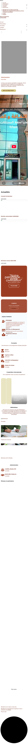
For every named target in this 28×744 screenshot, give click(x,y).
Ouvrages (3, 421)
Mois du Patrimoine (4, 16)
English (4, 14)
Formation (5, 5)
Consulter (7, 361)
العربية (4, 13)
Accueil (4, 2)
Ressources (5, 7)
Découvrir (7, 351)
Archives (3, 264)
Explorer (8, 328)
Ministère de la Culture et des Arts (10, 9)
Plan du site (3, 711)
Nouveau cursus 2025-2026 (8, 260)
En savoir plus (9, 332)
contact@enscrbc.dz (8, 679)
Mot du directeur (8, 90)
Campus (5, 6)
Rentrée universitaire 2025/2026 (9, 216)
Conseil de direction (6, 196)
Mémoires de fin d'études (7, 458)
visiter (14, 308)
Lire (7, 335)
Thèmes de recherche (6, 439)
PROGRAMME (14, 285)
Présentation (5, 3)
